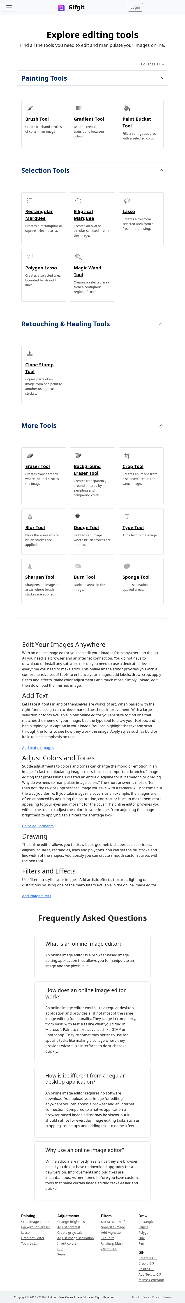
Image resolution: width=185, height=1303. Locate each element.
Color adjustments (38, 825)
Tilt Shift (107, 1238)
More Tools (38, 425)
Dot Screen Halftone (116, 1221)
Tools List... (29, 1243)
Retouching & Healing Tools (65, 323)
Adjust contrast (68, 1227)
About (135, 1297)
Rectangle (146, 1221)
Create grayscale (70, 1232)
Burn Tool (84, 577)
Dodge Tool (86, 527)
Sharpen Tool (39, 577)
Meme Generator (151, 1280)
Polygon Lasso (41, 268)
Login (135, 7)
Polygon (144, 1232)
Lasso (129, 211)
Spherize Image (113, 1227)
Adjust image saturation (75, 1238)
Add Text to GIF (150, 1274)
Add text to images (38, 747)
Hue (60, 1249)
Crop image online (35, 1221)
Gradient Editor (32, 1238)
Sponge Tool (136, 577)
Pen (141, 1243)
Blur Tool (35, 527)
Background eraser (35, 1227)
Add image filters (36, 895)
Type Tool (133, 527)
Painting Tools (44, 78)
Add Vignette (111, 1232)
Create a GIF (148, 1258)
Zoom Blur (109, 1249)
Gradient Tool (89, 119)
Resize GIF (146, 1269)
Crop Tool (133, 466)
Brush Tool (37, 119)
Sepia (61, 1254)
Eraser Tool (37, 466)
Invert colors (66, 1243)
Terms (167, 1297)
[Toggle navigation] (9, 7)
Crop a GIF (146, 1263)
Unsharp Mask (112, 1243)
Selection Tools (45, 170)
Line (142, 1238)
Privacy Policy (151, 1297)
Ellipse (143, 1227)
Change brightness (71, 1221)
